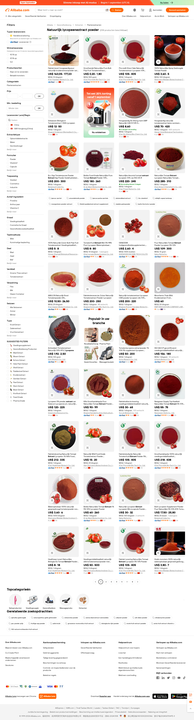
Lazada (97, 708)
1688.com (70, 708)
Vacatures (9, 665)
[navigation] (25, 303)
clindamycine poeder (163, 618)
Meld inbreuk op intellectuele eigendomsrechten (130, 669)
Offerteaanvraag (87, 653)
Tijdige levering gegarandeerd (55, 658)
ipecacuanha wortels (100, 198)
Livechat (122, 653)
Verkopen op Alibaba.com (166, 648)
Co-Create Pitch (12, 653)
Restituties (123, 663)
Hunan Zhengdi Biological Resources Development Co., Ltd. (63, 254)
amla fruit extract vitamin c (164, 623)
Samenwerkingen (163, 668)
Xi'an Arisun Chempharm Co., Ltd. (168, 187)
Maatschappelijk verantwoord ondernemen (17, 659)
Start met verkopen (164, 653)
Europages (135, 708)
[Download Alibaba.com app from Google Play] (180, 696)
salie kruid (56, 623)
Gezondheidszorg (64, 25)
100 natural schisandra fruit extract (24, 629)
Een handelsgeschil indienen (130, 658)
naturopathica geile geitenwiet (45, 618)
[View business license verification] (121, 716)
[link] (190, 694)
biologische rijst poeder (110, 623)
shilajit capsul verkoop (163, 198)
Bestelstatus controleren (166, 658)
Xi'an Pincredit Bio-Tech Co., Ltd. (97, 79)
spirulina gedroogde (18, 618)
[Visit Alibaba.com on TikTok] (184, 677)
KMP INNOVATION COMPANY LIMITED (169, 307)
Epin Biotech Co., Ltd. (56, 359)
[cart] (143, 10)
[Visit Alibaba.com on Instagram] (173, 677)
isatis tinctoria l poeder (146, 204)
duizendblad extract (123, 198)
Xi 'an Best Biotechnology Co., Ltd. (97, 187)
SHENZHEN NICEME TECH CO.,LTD (133, 254)
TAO (117, 708)
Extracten (79, 25)
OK (39, 96)
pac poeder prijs (17, 623)
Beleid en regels (49, 675)
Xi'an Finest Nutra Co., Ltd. (129, 189)
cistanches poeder (71, 618)
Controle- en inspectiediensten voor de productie (59, 669)
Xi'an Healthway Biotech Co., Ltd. (61, 465)
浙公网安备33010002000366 (140, 716)
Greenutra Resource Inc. (58, 413)
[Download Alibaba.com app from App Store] (160, 696)
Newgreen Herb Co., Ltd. (164, 413)
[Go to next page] (137, 581)
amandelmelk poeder (77, 198)
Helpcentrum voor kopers (129, 648)
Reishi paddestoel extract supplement (94, 204)
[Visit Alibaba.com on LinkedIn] (163, 677)
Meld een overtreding (127, 675)
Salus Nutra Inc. (160, 254)
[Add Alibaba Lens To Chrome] (47, 696)
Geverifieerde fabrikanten (91, 648)
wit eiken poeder (141, 618)
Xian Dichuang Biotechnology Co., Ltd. (99, 465)
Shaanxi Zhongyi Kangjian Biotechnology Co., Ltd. (134, 307)
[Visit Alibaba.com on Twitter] (168, 677)
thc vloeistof (143, 198)
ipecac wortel (56, 198)
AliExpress (59, 708)
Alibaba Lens (10, 696)
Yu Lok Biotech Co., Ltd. (128, 413)
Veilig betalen (48, 648)
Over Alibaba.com (13, 642)
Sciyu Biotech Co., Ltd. (128, 359)
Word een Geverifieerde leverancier (171, 663)
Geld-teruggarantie (51, 653)
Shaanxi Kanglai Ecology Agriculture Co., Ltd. (99, 413)
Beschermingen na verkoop (54, 663)
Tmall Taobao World (84, 708)
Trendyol (125, 708)
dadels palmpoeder (123, 204)
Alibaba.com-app (142, 696)
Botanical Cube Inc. (56, 187)
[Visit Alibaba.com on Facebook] (157, 677)
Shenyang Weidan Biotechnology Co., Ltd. (169, 79)
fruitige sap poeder (38, 623)
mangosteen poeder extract (61, 204)
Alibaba (50, 25)
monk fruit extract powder (136, 623)
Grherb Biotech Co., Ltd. (164, 359)
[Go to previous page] (95, 581)
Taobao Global (108, 708)
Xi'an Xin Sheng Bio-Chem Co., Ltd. (133, 134)
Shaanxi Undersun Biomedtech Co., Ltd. (63, 132)
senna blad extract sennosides (97, 618)
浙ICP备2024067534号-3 (164, 716)
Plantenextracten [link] (94, 25)
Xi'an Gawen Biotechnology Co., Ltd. (62, 307)
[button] (107, 10)
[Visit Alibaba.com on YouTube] (179, 677)
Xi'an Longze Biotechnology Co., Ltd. (98, 254)
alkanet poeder (121, 618)
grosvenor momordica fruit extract (81, 623)
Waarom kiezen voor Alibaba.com (18, 648)
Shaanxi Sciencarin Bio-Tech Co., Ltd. (98, 307)
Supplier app (105, 696)
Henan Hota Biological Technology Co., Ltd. (169, 132)
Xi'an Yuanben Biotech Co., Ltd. (60, 79)
